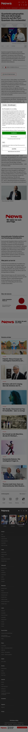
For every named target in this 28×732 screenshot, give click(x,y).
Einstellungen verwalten (14, 136)
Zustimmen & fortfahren (14, 133)
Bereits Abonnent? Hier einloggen (14, 151)
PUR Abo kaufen (14, 148)
